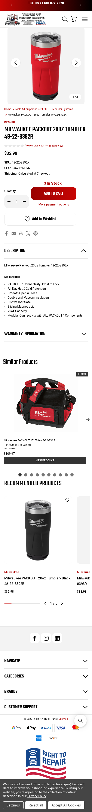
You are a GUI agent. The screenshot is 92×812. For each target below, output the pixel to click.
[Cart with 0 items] (74, 19)
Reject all (36, 805)
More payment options (54, 204)
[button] (46, 764)
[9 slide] (66, 474)
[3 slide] (31, 474)
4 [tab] (29, 603)
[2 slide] (25, 474)
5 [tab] (36, 603)
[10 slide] (72, 474)
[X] (28, 233)
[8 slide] (60, 474)
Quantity (10, 191)
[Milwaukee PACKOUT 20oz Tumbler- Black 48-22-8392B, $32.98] (38, 530)
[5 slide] (43, 474)
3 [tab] (22, 603)
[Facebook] (6, 233)
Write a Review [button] (54, 145)
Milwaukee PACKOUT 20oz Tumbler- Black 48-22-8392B (37, 581)
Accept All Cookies (66, 805)
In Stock (53, 183)
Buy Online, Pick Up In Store (46, 3)
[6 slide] (48, 474)
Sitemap (63, 719)
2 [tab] (15, 603)
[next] (87, 419)
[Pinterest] (35, 233)
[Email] (14, 233)
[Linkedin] (57, 638)
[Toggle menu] (85, 19)
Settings (13, 805)
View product (45, 460)
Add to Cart (38, 558)
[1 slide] (20, 474)
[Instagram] (46, 638)
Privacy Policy (36, 796)
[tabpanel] (38, 546)
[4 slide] (37, 474)
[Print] (21, 233)
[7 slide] (54, 474)
